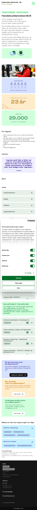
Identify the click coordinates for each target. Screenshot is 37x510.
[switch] (32, 255)
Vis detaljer (28, 273)
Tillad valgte (18, 283)
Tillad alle (18, 278)
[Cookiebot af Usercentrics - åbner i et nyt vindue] (27, 221)
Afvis (18, 288)
